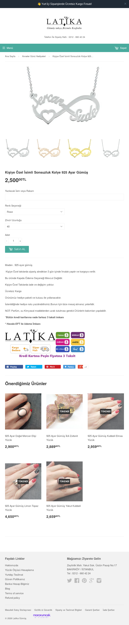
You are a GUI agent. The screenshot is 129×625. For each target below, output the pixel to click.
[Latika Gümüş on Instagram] (99, 581)
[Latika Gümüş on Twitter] (69, 581)
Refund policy (12, 597)
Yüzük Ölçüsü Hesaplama (19, 570)
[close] (125, 4)
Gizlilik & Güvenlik (43, 609)
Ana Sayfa (10, 56)
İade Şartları (109, 609)
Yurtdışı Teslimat (14, 574)
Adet (7, 235)
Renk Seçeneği (13, 205)
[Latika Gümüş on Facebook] (76, 581)
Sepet (122, 48)
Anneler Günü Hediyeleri (34, 56)
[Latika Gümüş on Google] (91, 581)
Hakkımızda (11, 565)
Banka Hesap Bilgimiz (17, 583)
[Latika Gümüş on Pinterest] (84, 581)
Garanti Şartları (92, 609)
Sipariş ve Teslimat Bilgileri (68, 609)
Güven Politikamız (15, 579)
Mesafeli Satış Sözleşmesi (18, 609)
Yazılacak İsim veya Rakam (19, 190)
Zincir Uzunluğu (13, 220)
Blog (7, 588)
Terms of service (14, 593)
